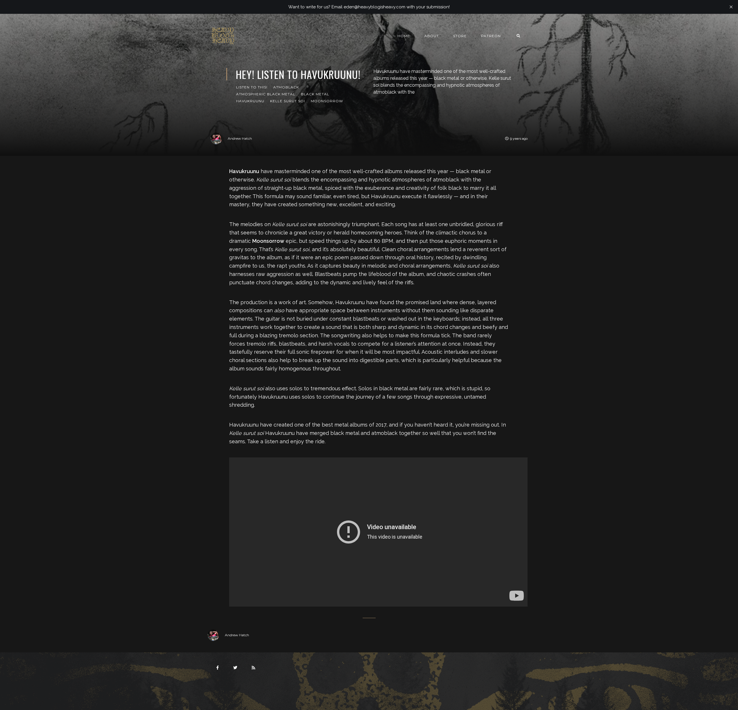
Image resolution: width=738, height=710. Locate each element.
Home (404, 36)
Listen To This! (252, 87)
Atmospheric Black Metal (265, 94)
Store (460, 36)
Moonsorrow (327, 101)
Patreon (491, 36)
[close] (731, 7)
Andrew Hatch (240, 138)
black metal (315, 94)
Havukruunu (250, 101)
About (431, 36)
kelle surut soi (287, 101)
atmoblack (286, 87)
